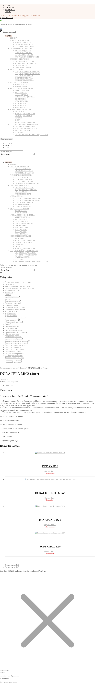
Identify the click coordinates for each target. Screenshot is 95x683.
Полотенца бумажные (24, 46)
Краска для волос (22, 130)
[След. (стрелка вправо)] (3, 672)
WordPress (42, 571)
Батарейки (19, 112)
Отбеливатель (21, 65)
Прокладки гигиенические (27, 57)
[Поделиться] (6, 670)
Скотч (17, 120)
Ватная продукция (23, 51)
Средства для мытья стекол (27, 74)
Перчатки (19, 118)
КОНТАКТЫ (10, 10)
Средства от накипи (24, 76)
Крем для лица (21, 101)
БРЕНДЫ (8, 143)
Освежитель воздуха (24, 80)
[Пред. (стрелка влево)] (1, 672)
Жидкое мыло (21, 93)
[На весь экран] (3, 670)
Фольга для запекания (25, 114)
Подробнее (50, 473)
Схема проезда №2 (12, 567)
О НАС (8, 5)
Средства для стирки (19, 59)
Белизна (13, 38)
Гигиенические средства (21, 48)
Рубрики (8, 36)
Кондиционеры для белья (26, 63)
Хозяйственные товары (20, 109)
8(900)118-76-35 (6, 18)
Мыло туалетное (22, 91)
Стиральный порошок (24, 61)
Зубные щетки (21, 86)
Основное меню (6, 139)
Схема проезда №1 (12, 565)
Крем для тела (21, 107)
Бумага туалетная (23, 42)
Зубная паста (21, 84)
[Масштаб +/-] (1, 670)
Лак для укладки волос (25, 126)
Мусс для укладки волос (26, 128)
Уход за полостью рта (19, 82)
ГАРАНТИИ (9, 8)
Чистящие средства (24, 78)
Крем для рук (20, 105)
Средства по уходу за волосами (24, 124)
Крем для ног (21, 103)
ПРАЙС (8, 12)
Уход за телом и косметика (22, 88)
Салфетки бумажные (24, 44)
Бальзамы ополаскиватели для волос (31, 135)
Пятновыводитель (23, 67)
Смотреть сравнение (8, 682)
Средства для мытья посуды (27, 72)
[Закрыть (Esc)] (8, 670)
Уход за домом (16, 69)
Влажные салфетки (23, 53)
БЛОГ (7, 147)
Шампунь (19, 133)
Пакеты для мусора (23, 116)
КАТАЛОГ (9, 145)
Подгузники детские (24, 55)
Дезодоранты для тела (25, 97)
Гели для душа (21, 95)
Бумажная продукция (19, 40)
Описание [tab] (9, 385)
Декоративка (20, 99)
